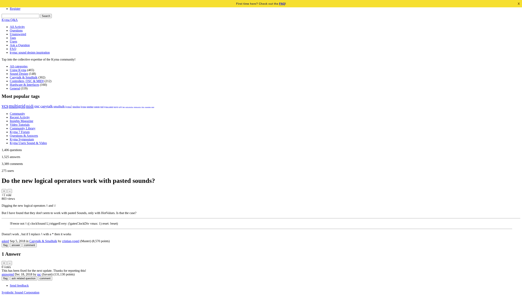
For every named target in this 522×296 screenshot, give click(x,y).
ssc (39, 274)
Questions (16, 30)
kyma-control (108, 107)
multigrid (17, 106)
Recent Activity (20, 117)
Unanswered (18, 34)
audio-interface (129, 107)
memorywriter (137, 107)
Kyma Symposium (22, 139)
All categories (19, 66)
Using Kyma (18, 70)
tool (102, 107)
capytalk (46, 106)
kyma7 (68, 107)
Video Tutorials (20, 124)
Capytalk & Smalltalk (24, 77)
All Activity (17, 27)
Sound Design (19, 73)
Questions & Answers (24, 135)
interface (90, 107)
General (15, 88)
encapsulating (148, 107)
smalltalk (59, 106)
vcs (5, 105)
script (120, 107)
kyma (83, 107)
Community (17, 113)
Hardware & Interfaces (24, 84)
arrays (116, 107)
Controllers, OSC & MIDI (27, 81)
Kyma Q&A (10, 20)
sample (152, 107)
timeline (76, 107)
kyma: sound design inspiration (30, 52)
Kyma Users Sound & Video (28, 143)
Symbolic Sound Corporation (20, 292)
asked (5, 241)
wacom (97, 107)
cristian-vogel (70, 241)
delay (143, 107)
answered (8, 274)
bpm (124, 107)
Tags (13, 38)
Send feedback (19, 285)
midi (30, 106)
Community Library (22, 128)
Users (13, 41)
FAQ (282, 3)
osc (37, 106)
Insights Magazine (21, 121)
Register (15, 8)
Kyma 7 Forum (20, 132)
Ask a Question (20, 45)
